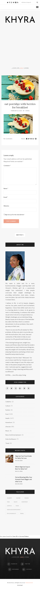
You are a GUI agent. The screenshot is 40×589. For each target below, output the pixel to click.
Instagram (15, 569)
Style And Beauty (10, 439)
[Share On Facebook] (26, 139)
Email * (6, 197)
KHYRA (20, 20)
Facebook (14, 563)
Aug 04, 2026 (18, 484)
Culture (7, 406)
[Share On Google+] (33, 139)
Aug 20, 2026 (18, 460)
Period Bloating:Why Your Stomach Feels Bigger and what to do (23, 479)
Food (6, 414)
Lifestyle (8, 426)
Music (7, 431)
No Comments (8, 138)
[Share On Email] (36, 139)
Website (6, 206)
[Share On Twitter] (29, 139)
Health (7, 418)
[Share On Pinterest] (31, 139)
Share (23, 138)
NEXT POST (19, 235)
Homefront (8, 422)
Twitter (27, 563)
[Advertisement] (20, 46)
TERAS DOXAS (29, 582)
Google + (29, 569)
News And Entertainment (13, 435)
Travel (7, 443)
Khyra (28, 110)
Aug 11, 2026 (18, 471)
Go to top (19, 585)
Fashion (7, 410)
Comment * (7, 165)
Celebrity (8, 401)
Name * (6, 188)
